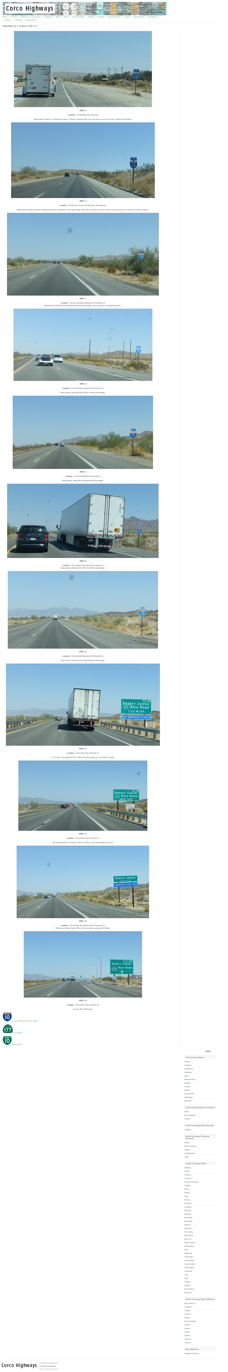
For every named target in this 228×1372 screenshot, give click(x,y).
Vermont (8, 20)
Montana (91, 17)
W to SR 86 (33, 1021)
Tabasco (187, 1335)
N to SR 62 (17, 1033)
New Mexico (188, 1235)
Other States (31, 20)
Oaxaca (187, 1328)
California (24, 17)
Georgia (187, 1185)
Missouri (187, 1225)
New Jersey (188, 1232)
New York (187, 1239)
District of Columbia (191, 1182)
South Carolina (189, 1264)
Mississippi (188, 1221)
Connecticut (36, 17)
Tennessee (188, 1271)
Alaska (186, 1171)
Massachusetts (78, 17)
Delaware (48, 17)
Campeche (188, 1307)
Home (5, 17)
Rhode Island (139, 17)
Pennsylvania (189, 1260)
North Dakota (189, 1246)
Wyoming (19, 20)
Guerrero (187, 1314)
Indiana (187, 1193)
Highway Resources (191, 1353)
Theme (41, 1369)
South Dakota (189, 1268)
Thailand (187, 1130)
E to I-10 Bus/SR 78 (20, 1021)
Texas (186, 1275)
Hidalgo (187, 1318)
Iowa (186, 1196)
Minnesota (188, 1218)
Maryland (187, 1210)
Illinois (186, 1189)
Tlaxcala (187, 1339)
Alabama (187, 1168)
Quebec (187, 1150)
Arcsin (56, 1369)
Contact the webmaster (47, 1366)
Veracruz (187, 1343)
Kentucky (187, 1203)
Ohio (186, 1250)
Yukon (186, 1157)
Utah (186, 1278)
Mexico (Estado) (190, 1321)
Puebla (187, 1332)
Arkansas (187, 1175)
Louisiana (188, 1207)
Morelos (187, 1325)
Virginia (187, 1285)
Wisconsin (188, 1293)
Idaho (58, 17)
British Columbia (190, 1146)
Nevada (102, 17)
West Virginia (189, 1289)
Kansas (187, 1200)
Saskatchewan (189, 1153)
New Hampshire (114, 17)
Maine (66, 17)
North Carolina (189, 1243)
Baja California (189, 1303)
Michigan (187, 1214)
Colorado (187, 1178)
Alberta (187, 1143)
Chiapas (187, 1310)
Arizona (14, 17)
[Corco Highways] (85, 15)
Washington (153, 17)
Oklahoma (188, 1253)
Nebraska (187, 1228)
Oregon (128, 17)
